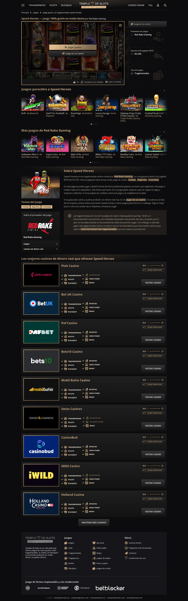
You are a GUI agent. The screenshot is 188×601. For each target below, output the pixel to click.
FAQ (150, 5)
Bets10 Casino (71, 352)
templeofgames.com (80, 598)
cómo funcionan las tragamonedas (99, 229)
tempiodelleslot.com (116, 598)
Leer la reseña (115, 82)
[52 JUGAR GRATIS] (82, 102)
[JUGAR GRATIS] (32, 102)
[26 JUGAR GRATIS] (57, 102)
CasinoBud (69, 437)
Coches (132, 179)
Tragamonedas (37, 5)
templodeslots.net (134, 598)
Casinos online (136, 5)
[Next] (164, 90)
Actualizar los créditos (93, 82)
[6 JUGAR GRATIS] (156, 102)
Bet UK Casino (71, 294)
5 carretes (154, 179)
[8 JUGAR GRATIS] (107, 102)
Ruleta (53, 5)
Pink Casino (70, 266)
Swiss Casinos (71, 409)
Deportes (142, 179)
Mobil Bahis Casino (75, 380)
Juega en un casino (142, 24)
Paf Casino (69, 323)
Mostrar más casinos (94, 522)
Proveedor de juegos (139, 31)
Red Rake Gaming (123, 176)
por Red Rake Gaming (95, 18)
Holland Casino (72, 495)
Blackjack (66, 5)
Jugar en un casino (136, 199)
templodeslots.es (98, 598)
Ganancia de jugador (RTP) (142, 51)
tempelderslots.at (61, 598)
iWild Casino (70, 466)
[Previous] (160, 90)
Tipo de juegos (137, 70)
